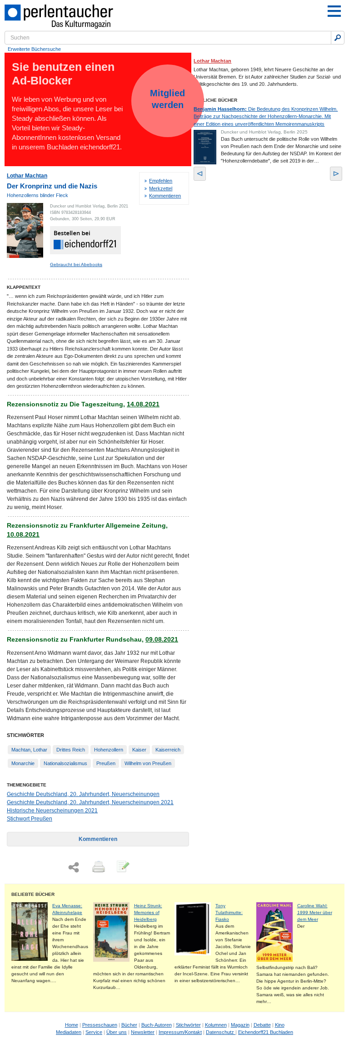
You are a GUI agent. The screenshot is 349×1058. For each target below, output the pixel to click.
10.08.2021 (23, 534)
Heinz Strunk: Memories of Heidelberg (148, 912)
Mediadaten (68, 1032)
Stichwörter (188, 1025)
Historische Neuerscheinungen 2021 (52, 810)
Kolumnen (216, 1025)
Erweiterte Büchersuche (34, 49)
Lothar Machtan (27, 176)
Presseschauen (99, 1025)
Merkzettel (160, 188)
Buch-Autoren (156, 1025)
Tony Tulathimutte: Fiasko (229, 912)
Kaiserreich (167, 749)
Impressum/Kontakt (180, 1032)
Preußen (105, 763)
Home (71, 1025)
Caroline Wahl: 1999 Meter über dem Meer (314, 912)
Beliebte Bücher (33, 894)
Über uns (116, 1032)
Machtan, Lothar (29, 749)
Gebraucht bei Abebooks (76, 264)
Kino (279, 1025)
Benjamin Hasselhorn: (266, 116)
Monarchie (23, 763)
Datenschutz (220, 1032)
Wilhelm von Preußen (148, 763)
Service (93, 1032)
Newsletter (143, 1032)
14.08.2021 (143, 404)
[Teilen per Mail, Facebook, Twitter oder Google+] (73, 867)
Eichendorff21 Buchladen (265, 1032)
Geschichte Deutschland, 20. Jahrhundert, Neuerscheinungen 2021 (90, 802)
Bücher (129, 1025)
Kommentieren (165, 195)
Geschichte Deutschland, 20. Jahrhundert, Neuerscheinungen (83, 794)
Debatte (262, 1025)
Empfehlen (160, 180)
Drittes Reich (70, 749)
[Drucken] (97, 867)
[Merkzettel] (122, 867)
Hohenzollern (108, 749)
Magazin (240, 1025)
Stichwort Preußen (29, 819)
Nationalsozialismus (65, 763)
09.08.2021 (161, 639)
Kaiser (139, 749)
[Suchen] (337, 37)
